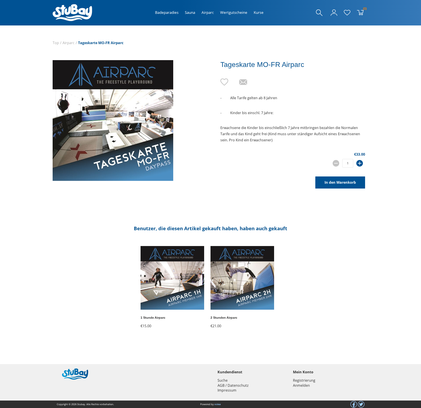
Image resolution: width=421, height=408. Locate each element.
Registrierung (304, 380)
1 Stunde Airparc (153, 317)
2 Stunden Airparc (223, 317)
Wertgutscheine (233, 12)
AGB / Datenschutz (233, 385)
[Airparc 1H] (172, 308)
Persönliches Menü (334, 12)
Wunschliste (347, 12)
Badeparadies (166, 12)
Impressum (227, 390)
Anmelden (301, 385)
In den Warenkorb (340, 182)
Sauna (190, 12)
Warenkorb (364, 9)
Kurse (259, 12)
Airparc (208, 12)
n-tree (217, 404)
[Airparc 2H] (242, 308)
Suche (223, 380)
